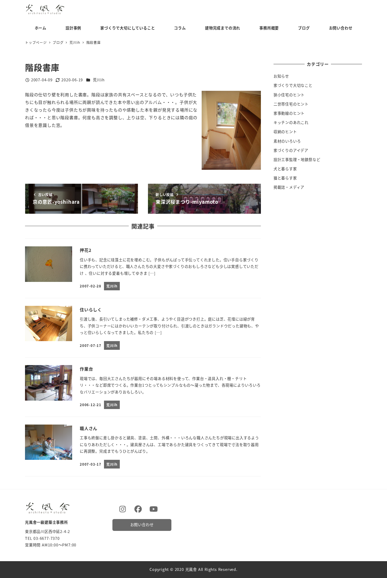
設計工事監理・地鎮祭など (297, 159)
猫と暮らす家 (285, 178)
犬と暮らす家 (285, 168)
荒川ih (99, 79)
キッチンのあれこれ (291, 122)
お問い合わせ (142, 524)
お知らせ (281, 76)
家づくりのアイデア (291, 150)
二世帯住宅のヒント (291, 104)
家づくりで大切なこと (293, 85)
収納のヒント (285, 131)
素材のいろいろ (287, 141)
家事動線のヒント (289, 113)
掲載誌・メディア (289, 187)
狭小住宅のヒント (289, 94)
